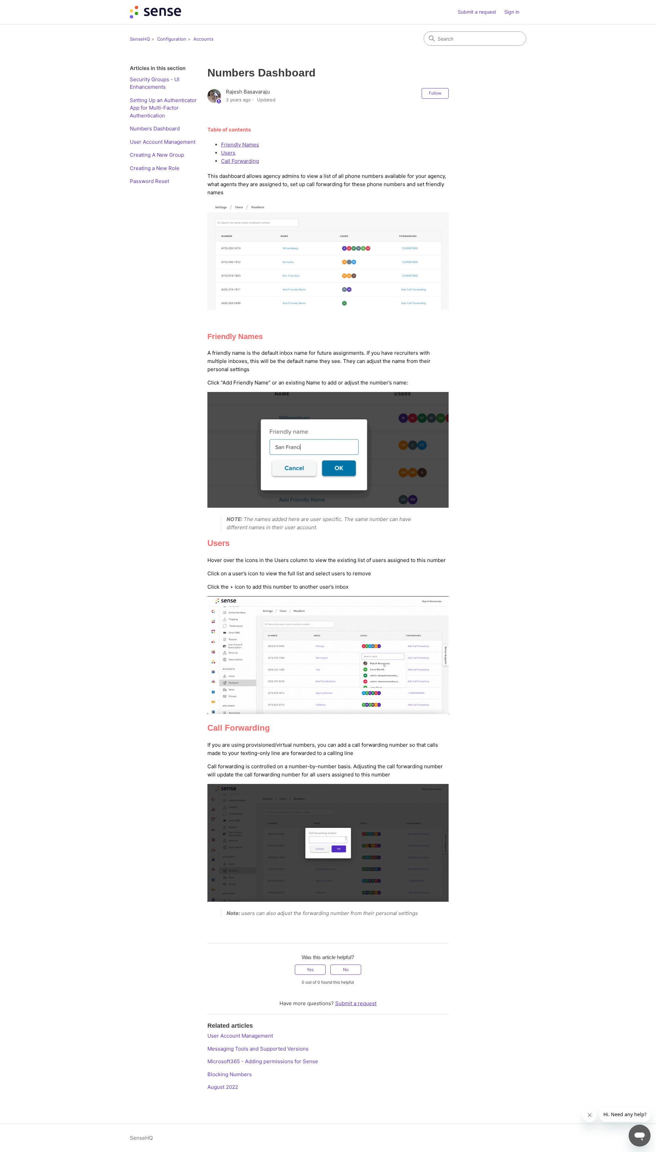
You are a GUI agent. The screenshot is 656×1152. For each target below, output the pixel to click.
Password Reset (150, 181)
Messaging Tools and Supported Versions (258, 1048)
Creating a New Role (154, 168)
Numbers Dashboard (155, 128)
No (345, 969)
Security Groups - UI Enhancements (154, 83)
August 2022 (222, 1087)
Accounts (203, 39)
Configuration (171, 39)
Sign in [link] (511, 12)
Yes (310, 969)
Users (228, 153)
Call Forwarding (240, 161)
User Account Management (162, 142)
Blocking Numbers (229, 1074)
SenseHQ (140, 39)
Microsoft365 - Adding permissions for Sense (262, 1061)
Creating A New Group (157, 155)
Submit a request (477, 12)
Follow (435, 93)
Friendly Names (240, 144)
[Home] (155, 12)
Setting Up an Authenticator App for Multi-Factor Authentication (163, 108)
